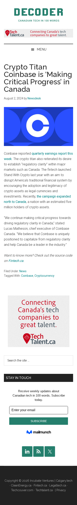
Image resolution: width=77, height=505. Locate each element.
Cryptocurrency (44, 275)
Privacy (61, 490)
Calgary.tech (64, 480)
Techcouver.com (22, 490)
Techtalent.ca (44, 490)
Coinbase (27, 275)
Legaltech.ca (57, 485)
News (22, 271)
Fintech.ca (15, 261)
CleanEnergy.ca (21, 485)
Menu (41, 49)
